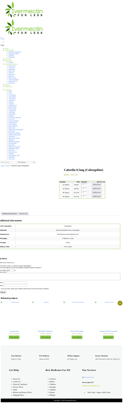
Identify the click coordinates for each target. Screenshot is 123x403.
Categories (8, 89)
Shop (7, 165)
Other (10, 91)
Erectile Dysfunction (14, 52)
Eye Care (8, 59)
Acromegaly (12, 95)
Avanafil (11, 103)
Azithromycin (12, 105)
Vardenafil (11, 57)
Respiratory (9, 60)
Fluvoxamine (12, 124)
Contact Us (8, 86)
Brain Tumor (12, 107)
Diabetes (11, 72)
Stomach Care (12, 81)
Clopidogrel (12, 110)
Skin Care (11, 150)
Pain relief (11, 83)
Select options (14, 337)
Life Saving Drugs (11, 64)
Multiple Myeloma (14, 141)
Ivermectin (11, 136)
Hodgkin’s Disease (14, 133)
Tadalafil (11, 55)
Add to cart (96, 184)
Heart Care (11, 74)
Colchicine (11, 112)
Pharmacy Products (14, 146)
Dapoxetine (11, 114)
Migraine (11, 76)
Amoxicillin (12, 96)
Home (7, 48)
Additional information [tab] (9, 213)
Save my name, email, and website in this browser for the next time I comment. (25, 288)
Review (7, 84)
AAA (10, 93)
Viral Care (11, 67)
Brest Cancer (12, 78)
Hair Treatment (13, 126)
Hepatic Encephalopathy (15, 129)
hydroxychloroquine (14, 134)
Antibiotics (11, 69)
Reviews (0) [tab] (23, 213)
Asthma (10, 62)
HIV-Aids (11, 71)
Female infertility (13, 79)
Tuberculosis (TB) (14, 155)
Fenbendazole (12, 122)
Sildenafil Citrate (13, 53)
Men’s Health (9, 50)
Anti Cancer (12, 65)
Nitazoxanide (12, 143)
